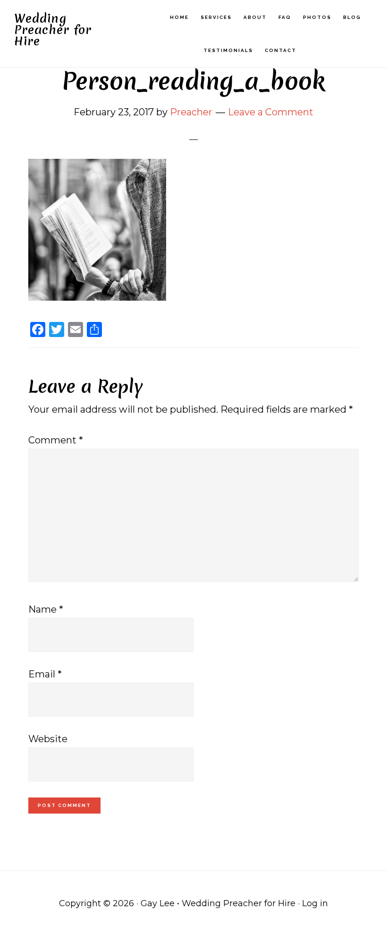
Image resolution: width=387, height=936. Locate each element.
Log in (315, 903)
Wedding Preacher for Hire (53, 29)
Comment (55, 440)
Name (45, 609)
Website (47, 739)
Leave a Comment (270, 112)
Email (45, 674)
